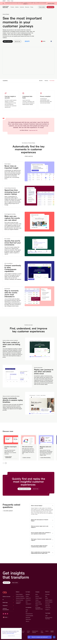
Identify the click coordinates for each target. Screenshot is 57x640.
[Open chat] (54, 637)
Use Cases (52, 80)
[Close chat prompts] (51, 635)
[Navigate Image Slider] (6, 463)
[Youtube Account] (5, 614)
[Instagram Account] (7, 614)
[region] (11, 633)
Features (46, 80)
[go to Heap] (9, 0)
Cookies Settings (52, 631)
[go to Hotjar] (12, 0)
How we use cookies (10, 633)
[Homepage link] (5, 592)
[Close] (20, 629)
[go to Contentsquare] (5, 0)
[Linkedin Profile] (3, 614)
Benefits (41, 80)
